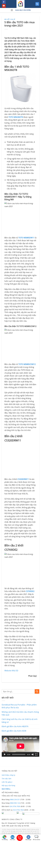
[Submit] (37, 691)
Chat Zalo (12, 839)
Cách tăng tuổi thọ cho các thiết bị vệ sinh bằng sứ (19, 720)
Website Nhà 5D (11, 670)
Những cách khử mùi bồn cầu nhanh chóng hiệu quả (20, 713)
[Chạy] (5, 754)
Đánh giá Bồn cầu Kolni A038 (14, 731)
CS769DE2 (30, 591)
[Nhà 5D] (20, 4)
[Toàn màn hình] (36, 754)
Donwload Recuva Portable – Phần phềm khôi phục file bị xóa (19, 706)
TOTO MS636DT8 (16, 117)
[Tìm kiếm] (37, 4)
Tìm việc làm (6, 778)
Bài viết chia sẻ (9, 19)
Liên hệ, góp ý (7, 782)
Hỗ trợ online (36, 839)
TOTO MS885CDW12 (27, 364)
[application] (20, 746)
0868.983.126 (15, 803)
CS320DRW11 (23, 479)
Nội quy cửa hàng (8, 785)
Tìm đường (5, 839)
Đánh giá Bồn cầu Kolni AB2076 (15, 726)
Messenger (28, 839)
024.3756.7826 (14, 806)
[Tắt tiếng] (33, 754)
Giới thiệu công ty (8, 775)
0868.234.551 (15, 799)
